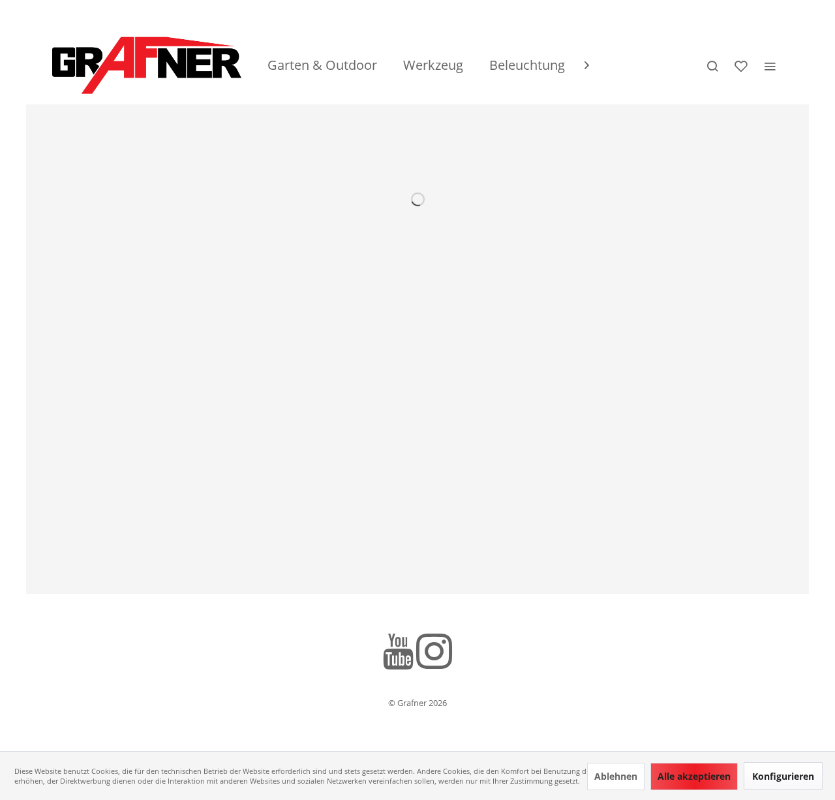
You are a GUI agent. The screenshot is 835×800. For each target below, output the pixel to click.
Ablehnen (615, 776)
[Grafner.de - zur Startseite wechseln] (146, 65)
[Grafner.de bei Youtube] (398, 653)
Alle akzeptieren (694, 776)
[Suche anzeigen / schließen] (712, 65)
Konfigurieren (783, 776)
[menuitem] (322, 65)
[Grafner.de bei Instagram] (434, 653)
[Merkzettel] (741, 65)
